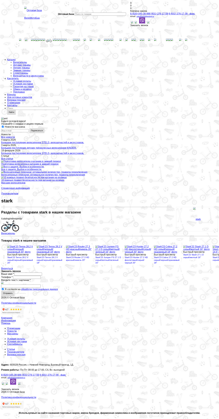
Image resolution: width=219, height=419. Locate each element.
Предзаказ (19, 92)
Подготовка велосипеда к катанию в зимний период (29, 164)
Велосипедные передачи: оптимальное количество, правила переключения (43, 174)
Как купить (13, 78)
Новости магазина (14, 127)
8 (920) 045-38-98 (139, 13)
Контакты (12, 105)
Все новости (8, 137)
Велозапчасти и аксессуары (28, 75)
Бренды (11, 94)
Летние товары (21, 67)
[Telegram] (148, 22)
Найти (11, 112)
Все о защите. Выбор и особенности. (21, 169)
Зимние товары (21, 70)
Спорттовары (20, 73)
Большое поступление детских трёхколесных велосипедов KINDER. (39, 148)
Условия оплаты (22, 81)
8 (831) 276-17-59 (158, 13)
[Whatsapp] (136, 22)
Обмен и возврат (22, 89)
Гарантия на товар (23, 86)
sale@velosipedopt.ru (145, 16)
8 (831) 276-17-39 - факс (182, 13)
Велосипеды (20, 62)
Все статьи (7, 158)
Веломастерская (16, 100)
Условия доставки (23, 84)
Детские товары (22, 65)
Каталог (11, 59)
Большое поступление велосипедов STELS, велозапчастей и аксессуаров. (42, 142)
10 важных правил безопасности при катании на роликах (32, 180)
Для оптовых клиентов (19, 97)
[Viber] (142, 20)
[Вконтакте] (132, 22)
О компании (13, 102)
